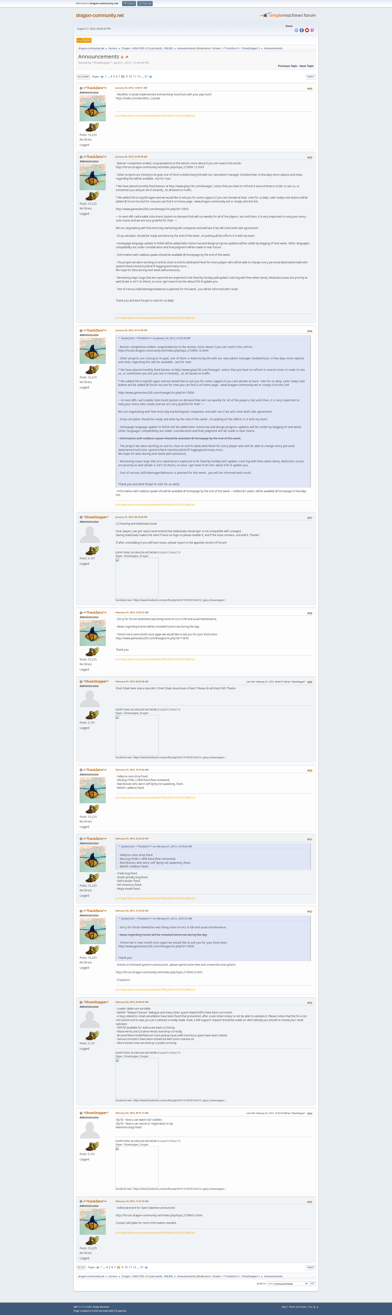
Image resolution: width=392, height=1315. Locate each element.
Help (284, 1306)
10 (130, 76)
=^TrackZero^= (231, 48)
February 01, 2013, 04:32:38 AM (131, 681)
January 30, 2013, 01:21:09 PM (131, 330)
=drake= (216, 48)
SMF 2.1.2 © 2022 (82, 1307)
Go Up (81, 1267)
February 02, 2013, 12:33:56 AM (131, 910)
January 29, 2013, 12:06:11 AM (131, 87)
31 (146, 76)
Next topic (307, 66)
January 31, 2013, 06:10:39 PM (131, 516)
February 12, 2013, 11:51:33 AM (131, 1201)
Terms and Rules (297, 1306)
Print (310, 76)
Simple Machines (101, 1307)
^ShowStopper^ (250, 48)
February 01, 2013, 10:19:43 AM (131, 769)
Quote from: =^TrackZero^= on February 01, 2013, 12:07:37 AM (156, 918)
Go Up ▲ (313, 1306)
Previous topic (287, 66)
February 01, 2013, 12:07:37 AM (131, 612)
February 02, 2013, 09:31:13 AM (131, 1112)
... (108, 76)
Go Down (83, 76)
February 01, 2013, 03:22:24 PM (131, 838)
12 (138, 76)
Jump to (261, 1283)
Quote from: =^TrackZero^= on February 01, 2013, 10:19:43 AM (156, 846)
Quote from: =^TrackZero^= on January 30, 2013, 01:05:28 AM (155, 338)
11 (134, 76)
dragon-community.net (100, 15)
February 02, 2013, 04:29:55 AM (131, 1001)
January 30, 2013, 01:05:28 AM (131, 156)
